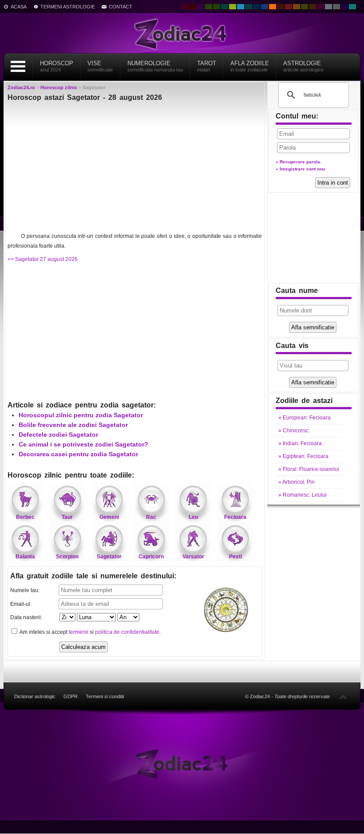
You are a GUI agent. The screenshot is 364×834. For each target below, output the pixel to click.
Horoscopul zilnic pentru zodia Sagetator (81, 415)
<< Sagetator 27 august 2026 (43, 259)
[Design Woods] (216, 6)
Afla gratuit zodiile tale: (93, 576)
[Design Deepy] (264, 6)
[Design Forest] (304, 6)
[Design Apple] (232, 6)
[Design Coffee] (312, 6)
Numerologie (155, 66)
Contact (120, 6)
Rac (151, 517)
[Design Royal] (256, 6)
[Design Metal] (328, 6)
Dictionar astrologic (34, 696)
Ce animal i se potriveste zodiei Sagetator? (83, 444)
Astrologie (303, 66)
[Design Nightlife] (344, 6)
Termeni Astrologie (67, 6)
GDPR (70, 696)
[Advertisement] (135, 169)
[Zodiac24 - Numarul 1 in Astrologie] (182, 33)
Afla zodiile (249, 66)
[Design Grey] (336, 6)
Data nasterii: (26, 617)
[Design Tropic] (224, 6)
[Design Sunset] (296, 6)
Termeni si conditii (105, 696)
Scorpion (67, 556)
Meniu (17, 66)
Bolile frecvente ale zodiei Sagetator (73, 424)
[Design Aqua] (240, 6)
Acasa (19, 6)
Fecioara (235, 517)
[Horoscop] (182, 763)
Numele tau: (25, 590)
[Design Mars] (280, 6)
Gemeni (109, 517)
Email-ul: (21, 604)
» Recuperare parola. (298, 161)
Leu (193, 517)
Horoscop (56, 66)
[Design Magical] (200, 6)
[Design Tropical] (248, 6)
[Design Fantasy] (320, 6)
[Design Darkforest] (208, 6)
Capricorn (151, 556)
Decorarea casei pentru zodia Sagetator (78, 454)
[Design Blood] (184, 6)
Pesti (235, 556)
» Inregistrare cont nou (300, 168)
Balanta (25, 556)
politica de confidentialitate (127, 632)
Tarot (206, 66)
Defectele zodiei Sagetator (58, 434)
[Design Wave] (352, 6)
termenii (78, 632)
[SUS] (343, 696)
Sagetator (109, 556)
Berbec (25, 517)
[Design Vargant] (288, 6)
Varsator (193, 556)
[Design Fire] (272, 6)
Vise (100, 66)
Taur (67, 517)
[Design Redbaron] (192, 6)
